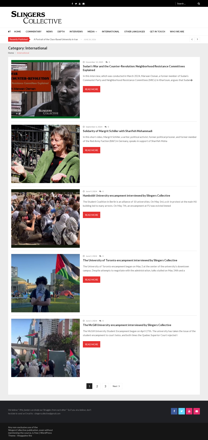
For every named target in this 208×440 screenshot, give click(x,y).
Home (17, 31)
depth (61, 31)
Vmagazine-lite (24, 435)
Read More (91, 89)
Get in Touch (157, 31)
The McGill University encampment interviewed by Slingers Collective (127, 325)
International (110, 31)
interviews (76, 31)
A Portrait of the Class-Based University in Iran (56, 39)
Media (91, 31)
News (49, 31)
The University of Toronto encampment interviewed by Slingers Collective (130, 260)
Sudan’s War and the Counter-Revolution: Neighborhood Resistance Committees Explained (134, 68)
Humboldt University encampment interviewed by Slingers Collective (126, 195)
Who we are (177, 31)
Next (115, 386)
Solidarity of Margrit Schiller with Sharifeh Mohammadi (117, 131)
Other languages (134, 31)
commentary (33, 31)
